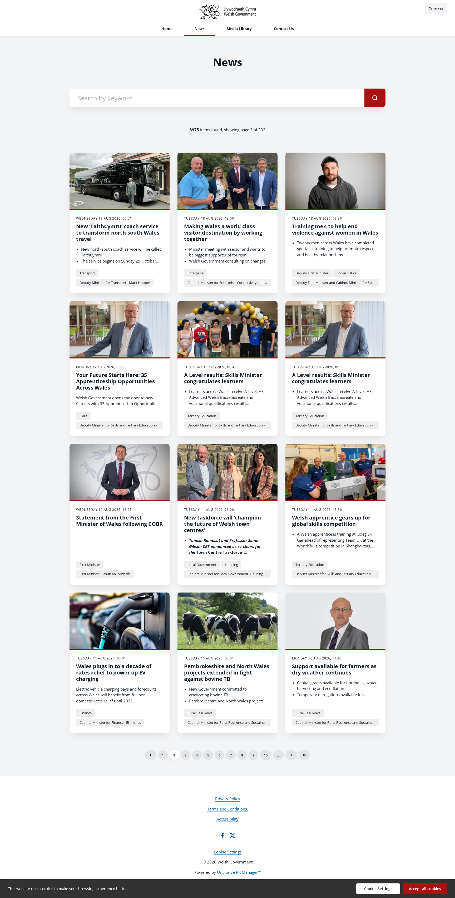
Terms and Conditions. (227, 809)
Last (304, 755)
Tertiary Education (201, 416)
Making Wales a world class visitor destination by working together (223, 232)
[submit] (374, 98)
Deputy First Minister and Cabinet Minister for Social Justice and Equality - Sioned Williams (337, 282)
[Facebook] (223, 835)
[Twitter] (232, 835)
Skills (83, 416)
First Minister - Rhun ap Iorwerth (105, 573)
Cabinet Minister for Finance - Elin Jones (110, 722)
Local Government (201, 564)
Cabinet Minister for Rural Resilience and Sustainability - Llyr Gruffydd (229, 722)
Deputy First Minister (311, 273)
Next (291, 755)
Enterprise (195, 273)
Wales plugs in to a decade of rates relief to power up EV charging (113, 672)
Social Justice (347, 273)
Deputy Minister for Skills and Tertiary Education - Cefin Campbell (121, 425)
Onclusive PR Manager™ (239, 872)
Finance (86, 713)
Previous (150, 755)
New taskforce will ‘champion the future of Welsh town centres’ (222, 524)
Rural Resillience (199, 713)
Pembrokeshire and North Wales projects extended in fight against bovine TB (226, 672)
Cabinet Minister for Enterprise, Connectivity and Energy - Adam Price (229, 282)
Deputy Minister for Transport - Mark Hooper (115, 282)
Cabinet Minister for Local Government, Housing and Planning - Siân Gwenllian (229, 573)
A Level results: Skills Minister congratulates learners (223, 378)
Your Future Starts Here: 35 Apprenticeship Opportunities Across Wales (115, 381)
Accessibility (227, 819)
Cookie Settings (227, 852)
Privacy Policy (227, 798)
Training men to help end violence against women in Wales (335, 229)
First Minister (90, 564)
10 (266, 755)
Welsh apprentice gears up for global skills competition (331, 520)
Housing (231, 564)
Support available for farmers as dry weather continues (334, 669)
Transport (87, 273)
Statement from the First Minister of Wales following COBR (119, 520)
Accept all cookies (425, 888)
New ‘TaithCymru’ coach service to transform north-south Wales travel (117, 232)
